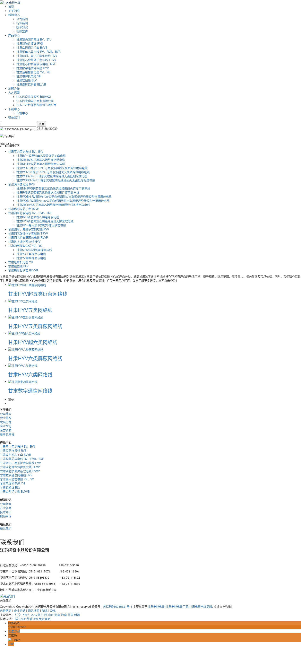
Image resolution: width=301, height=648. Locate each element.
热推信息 (5, 610)
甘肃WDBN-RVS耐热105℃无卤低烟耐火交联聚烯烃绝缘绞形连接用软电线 (64, 196)
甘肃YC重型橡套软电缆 (31, 254)
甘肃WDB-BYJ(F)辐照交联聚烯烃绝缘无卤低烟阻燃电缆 (51, 176)
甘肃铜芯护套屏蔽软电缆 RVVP (36, 64)
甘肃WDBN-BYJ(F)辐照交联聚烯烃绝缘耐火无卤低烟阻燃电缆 (55, 180)
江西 (44, 615)
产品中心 (14, 35)
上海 (24, 615)
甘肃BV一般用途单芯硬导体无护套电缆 (41, 156)
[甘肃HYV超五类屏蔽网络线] (27, 284)
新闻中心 (14, 15)
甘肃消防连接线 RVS (29, 43)
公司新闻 (22, 19)
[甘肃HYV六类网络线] (22, 365)
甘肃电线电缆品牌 (200, 606)
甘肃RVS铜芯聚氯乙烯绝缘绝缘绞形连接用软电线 (47, 192)
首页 (11, 7)
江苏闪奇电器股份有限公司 (33, 97)
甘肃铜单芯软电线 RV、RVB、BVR (38, 52)
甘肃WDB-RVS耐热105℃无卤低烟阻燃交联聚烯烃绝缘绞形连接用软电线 (63, 201)
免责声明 (44, 619)
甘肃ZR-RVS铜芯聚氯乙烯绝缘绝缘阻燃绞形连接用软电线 (53, 205)
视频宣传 (22, 31)
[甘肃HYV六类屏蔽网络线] (25, 349)
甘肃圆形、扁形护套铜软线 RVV (36, 56)
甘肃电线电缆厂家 (176, 606)
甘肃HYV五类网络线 (30, 309)
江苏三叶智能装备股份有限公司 (36, 105)
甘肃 (70, 615)
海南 (64, 615)
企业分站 (19, 610)
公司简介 (5, 414)
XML (53, 610)
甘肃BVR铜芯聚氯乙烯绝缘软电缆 (37, 217)
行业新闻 (22, 23)
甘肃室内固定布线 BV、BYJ (33, 39)
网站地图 (33, 610)
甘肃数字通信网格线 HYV (32, 68)
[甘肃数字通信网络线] (22, 381)
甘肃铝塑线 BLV (26, 80)
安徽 (38, 615)
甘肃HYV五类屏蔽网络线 (35, 326)
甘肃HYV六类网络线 (30, 374)
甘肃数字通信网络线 (30, 390)
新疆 (77, 615)
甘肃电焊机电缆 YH (28, 76)
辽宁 (18, 615)
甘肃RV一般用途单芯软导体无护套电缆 (41, 225)
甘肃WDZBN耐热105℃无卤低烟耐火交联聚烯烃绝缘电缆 (53, 172)
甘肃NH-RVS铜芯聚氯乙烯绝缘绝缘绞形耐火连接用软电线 (53, 188)
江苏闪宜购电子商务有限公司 (35, 101)
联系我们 (14, 117)
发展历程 (5, 422)
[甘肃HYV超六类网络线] (24, 333)
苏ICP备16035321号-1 (117, 606)
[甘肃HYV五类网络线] (22, 301)
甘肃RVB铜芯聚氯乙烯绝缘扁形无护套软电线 (45, 221)
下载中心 (14, 109)
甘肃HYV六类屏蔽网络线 (35, 358)
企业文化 (5, 426)
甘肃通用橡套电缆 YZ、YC (33, 72)
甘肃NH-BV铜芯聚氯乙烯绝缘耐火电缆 (40, 164)
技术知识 (22, 27)
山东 (51, 615)
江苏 (31, 615)
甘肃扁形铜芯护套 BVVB (31, 47)
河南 (57, 615)
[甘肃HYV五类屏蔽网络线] (25, 317)
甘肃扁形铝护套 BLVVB (31, 84)
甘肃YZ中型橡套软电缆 (31, 258)
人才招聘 (14, 92)
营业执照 (5, 418)
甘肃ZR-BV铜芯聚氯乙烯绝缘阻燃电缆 (40, 160)
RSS (45, 610)
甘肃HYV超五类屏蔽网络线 (37, 293)
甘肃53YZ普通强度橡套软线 (34, 250)
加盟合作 (14, 88)
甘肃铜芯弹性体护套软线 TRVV (36, 60)
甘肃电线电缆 (156, 606)
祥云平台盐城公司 (26, 619)
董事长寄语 (7, 434)
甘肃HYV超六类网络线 (33, 341)
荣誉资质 (5, 430)
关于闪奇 (14, 11)
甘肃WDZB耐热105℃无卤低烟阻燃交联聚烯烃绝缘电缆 (52, 168)
